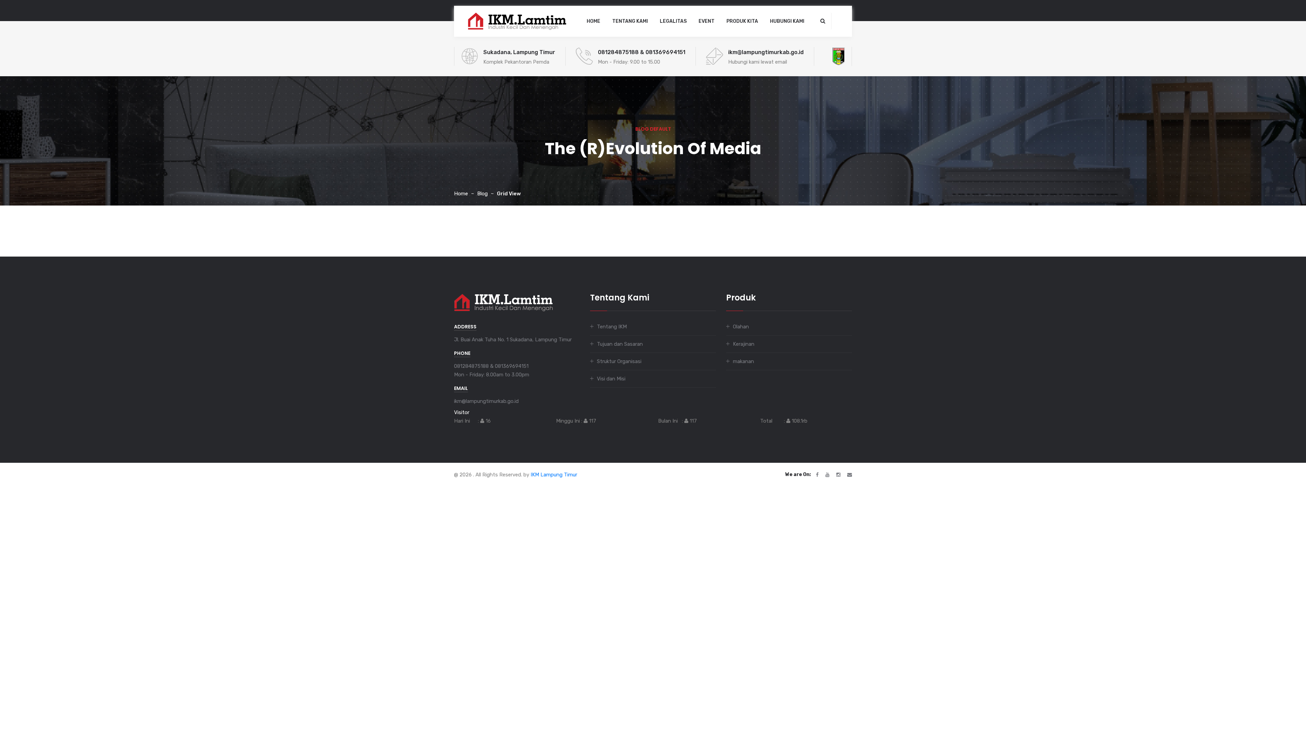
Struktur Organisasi (619, 361)
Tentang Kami (630, 21)
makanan (743, 361)
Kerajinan (743, 344)
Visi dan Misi (611, 379)
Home (593, 21)
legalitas (673, 21)
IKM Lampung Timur (554, 475)
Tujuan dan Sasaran (620, 344)
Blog (482, 194)
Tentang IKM (612, 327)
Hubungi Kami (787, 21)
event (707, 21)
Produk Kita (742, 21)
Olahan (741, 327)
